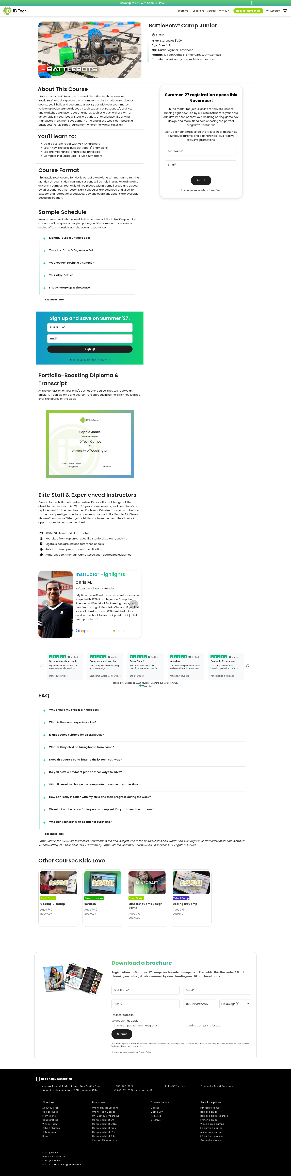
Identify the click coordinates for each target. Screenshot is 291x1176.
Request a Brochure (248, 10)
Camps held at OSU (104, 1136)
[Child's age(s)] (235, 1004)
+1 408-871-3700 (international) (133, 1090)
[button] (133, 50)
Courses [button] (212, 10)
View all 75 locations (104, 1140)
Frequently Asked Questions (217, 1086)
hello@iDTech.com (176, 1086)
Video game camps (212, 1124)
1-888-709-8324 (123, 1086)
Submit (201, 180)
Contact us (208, 125)
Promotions (49, 1115)
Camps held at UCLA (104, 1124)
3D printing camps (211, 1128)
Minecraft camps (210, 1107)
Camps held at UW (103, 1119)
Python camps (209, 1119)
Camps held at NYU (103, 1132)
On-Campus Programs (105, 1115)
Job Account (50, 1132)
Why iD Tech (49, 1124)
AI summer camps (211, 1132)
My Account (273, 10)
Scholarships (50, 1119)
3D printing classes (211, 1136)
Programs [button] (182, 10)
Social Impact (50, 1111)
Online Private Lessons (105, 1107)
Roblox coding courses (214, 1115)
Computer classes (211, 1140)
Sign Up (90, 349)
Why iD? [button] (224, 10)
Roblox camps (209, 1111)
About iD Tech (50, 1107)
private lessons (223, 109)
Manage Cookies (52, 1160)
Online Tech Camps (104, 1111)
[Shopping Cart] (285, 10)
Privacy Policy (104, 360)
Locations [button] (198, 10)
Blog (45, 1136)
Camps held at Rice (104, 1128)
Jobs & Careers (51, 1128)
